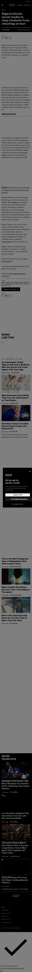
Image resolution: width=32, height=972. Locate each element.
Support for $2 (17, 495)
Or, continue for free (17, 504)
